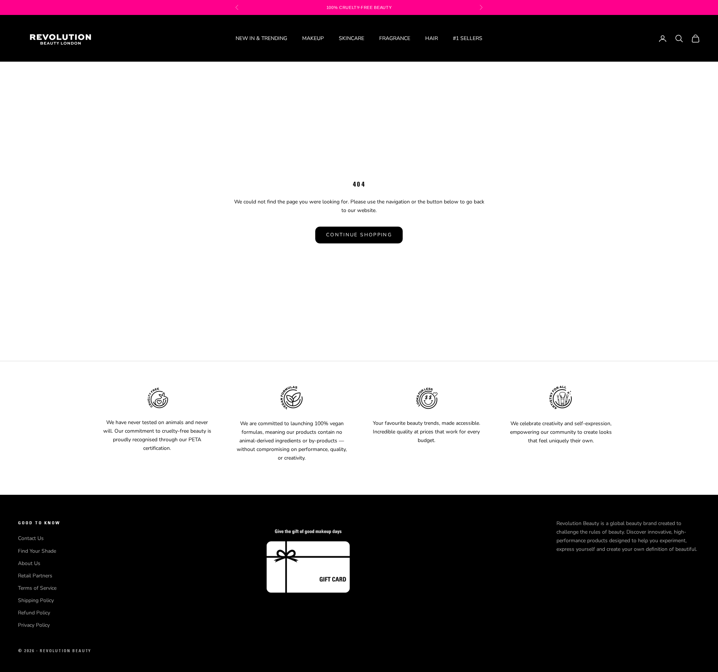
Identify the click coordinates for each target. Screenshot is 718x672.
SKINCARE (351, 38)
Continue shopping (359, 234)
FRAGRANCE (394, 38)
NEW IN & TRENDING (261, 38)
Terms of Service (37, 588)
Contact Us (31, 538)
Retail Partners (35, 575)
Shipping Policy (36, 600)
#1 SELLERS (467, 38)
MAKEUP (313, 38)
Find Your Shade (37, 551)
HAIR (431, 38)
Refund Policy (34, 612)
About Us (29, 563)
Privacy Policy (34, 625)
